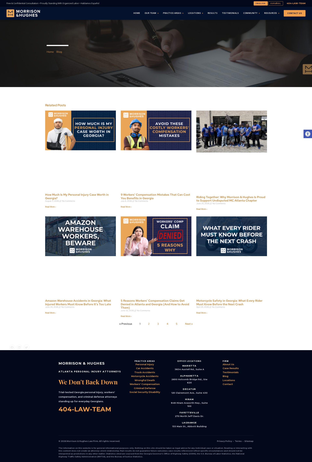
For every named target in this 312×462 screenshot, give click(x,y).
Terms (238, 441)
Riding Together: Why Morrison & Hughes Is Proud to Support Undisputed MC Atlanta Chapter (230, 198)
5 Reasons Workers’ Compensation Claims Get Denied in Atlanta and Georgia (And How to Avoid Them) (155, 304)
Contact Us (294, 13)
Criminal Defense (145, 388)
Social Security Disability (145, 392)
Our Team (150, 13)
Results (213, 13)
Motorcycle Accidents (144, 376)
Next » (189, 324)
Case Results (231, 368)
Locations (194, 13)
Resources (270, 13)
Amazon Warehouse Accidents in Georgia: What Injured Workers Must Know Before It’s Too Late (78, 302)
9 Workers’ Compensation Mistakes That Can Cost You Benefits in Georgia (155, 196)
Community (250, 13)
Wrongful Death (145, 380)
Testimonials (230, 13)
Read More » (50, 207)
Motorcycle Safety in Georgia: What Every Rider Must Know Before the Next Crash (229, 302)
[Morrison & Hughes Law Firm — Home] (23, 13)
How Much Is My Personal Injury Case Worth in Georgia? (77, 196)
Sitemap (249, 441)
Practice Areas (172, 13)
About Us (228, 364)
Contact (228, 384)
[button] (12, 347)
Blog (225, 376)
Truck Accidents (144, 372)
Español (276, 3)
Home (136, 13)
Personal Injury (145, 364)
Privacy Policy (224, 441)
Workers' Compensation (145, 384)
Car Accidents (145, 368)
